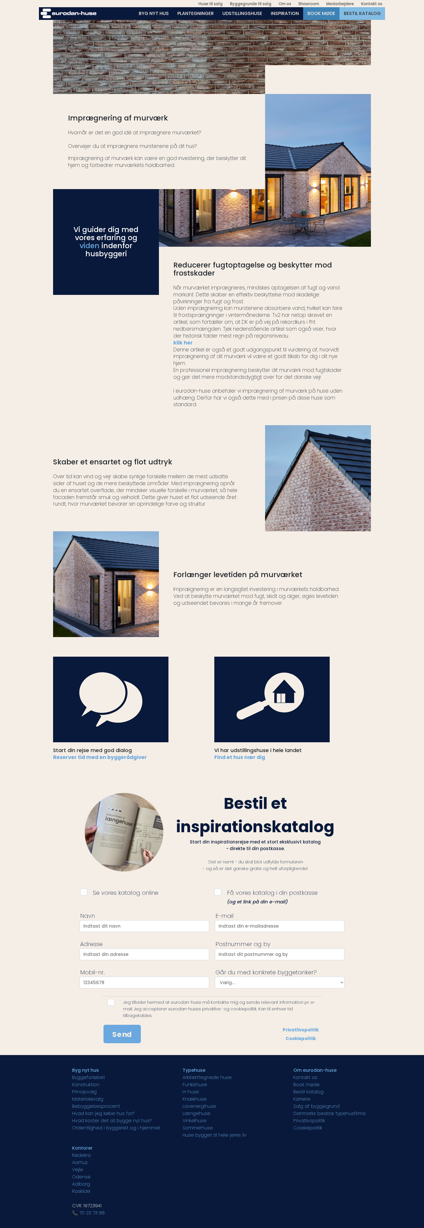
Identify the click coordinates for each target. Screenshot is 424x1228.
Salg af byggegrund (316, 1106)
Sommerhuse (198, 1128)
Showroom (308, 4)
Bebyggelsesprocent (96, 1106)
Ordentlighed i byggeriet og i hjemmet (116, 1128)
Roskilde (81, 1191)
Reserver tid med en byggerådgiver (100, 757)
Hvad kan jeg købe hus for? (103, 1113)
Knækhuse (195, 1099)
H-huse (191, 1091)
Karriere (301, 1099)
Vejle (77, 1169)
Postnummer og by (242, 944)
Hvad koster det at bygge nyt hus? (112, 1120)
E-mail (224, 916)
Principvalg (84, 1091)
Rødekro (81, 1155)
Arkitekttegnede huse (207, 1077)
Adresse (91, 944)
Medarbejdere (340, 4)
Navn (87, 916)
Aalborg (81, 1184)
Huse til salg (210, 4)
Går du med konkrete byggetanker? (266, 972)
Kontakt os (371, 4)
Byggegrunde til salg (250, 4)
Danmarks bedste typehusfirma (329, 1113)
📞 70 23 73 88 (88, 1213)
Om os (285, 4)
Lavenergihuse (199, 1106)
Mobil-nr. (92, 972)
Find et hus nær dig (239, 757)
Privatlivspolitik (301, 1030)
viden (90, 246)
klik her (183, 342)
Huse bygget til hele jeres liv (215, 1135)
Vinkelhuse (195, 1120)
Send (122, 1034)
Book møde (306, 1084)
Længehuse (196, 1113)
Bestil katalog (308, 1091)
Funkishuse (195, 1084)
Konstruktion (86, 1084)
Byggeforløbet (88, 1077)
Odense (81, 1177)
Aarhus (80, 1162)
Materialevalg (87, 1099)
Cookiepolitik (301, 1038)
